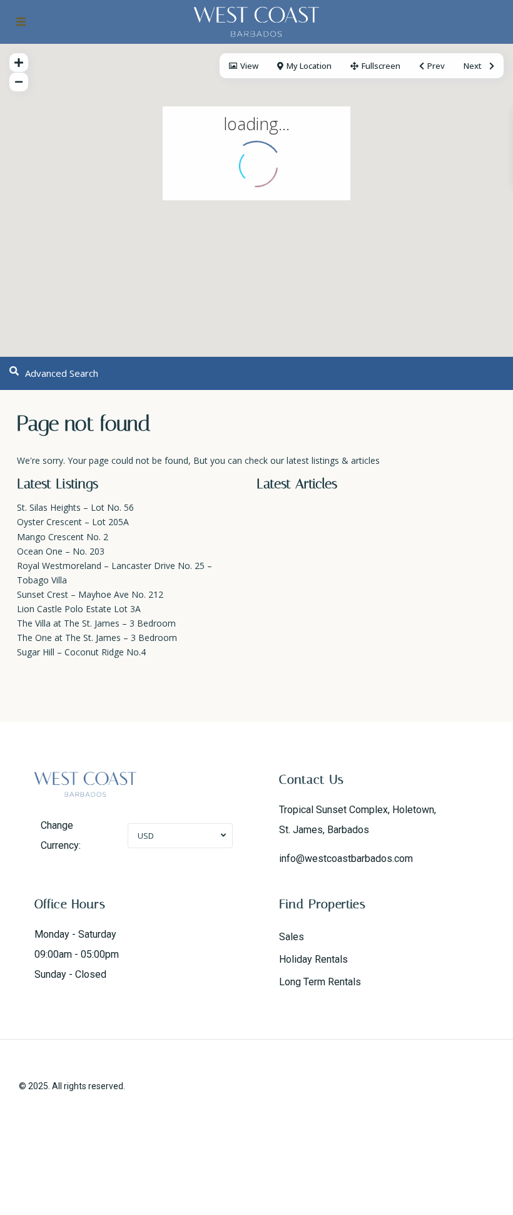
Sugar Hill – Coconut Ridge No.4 (81, 652)
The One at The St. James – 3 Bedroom (97, 637)
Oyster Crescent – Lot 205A (73, 522)
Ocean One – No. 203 (60, 551)
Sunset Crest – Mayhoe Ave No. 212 (90, 594)
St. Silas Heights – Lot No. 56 (75, 507)
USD (146, 835)
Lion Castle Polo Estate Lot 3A (79, 609)
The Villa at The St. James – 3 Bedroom (96, 623)
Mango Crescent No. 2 (62, 537)
